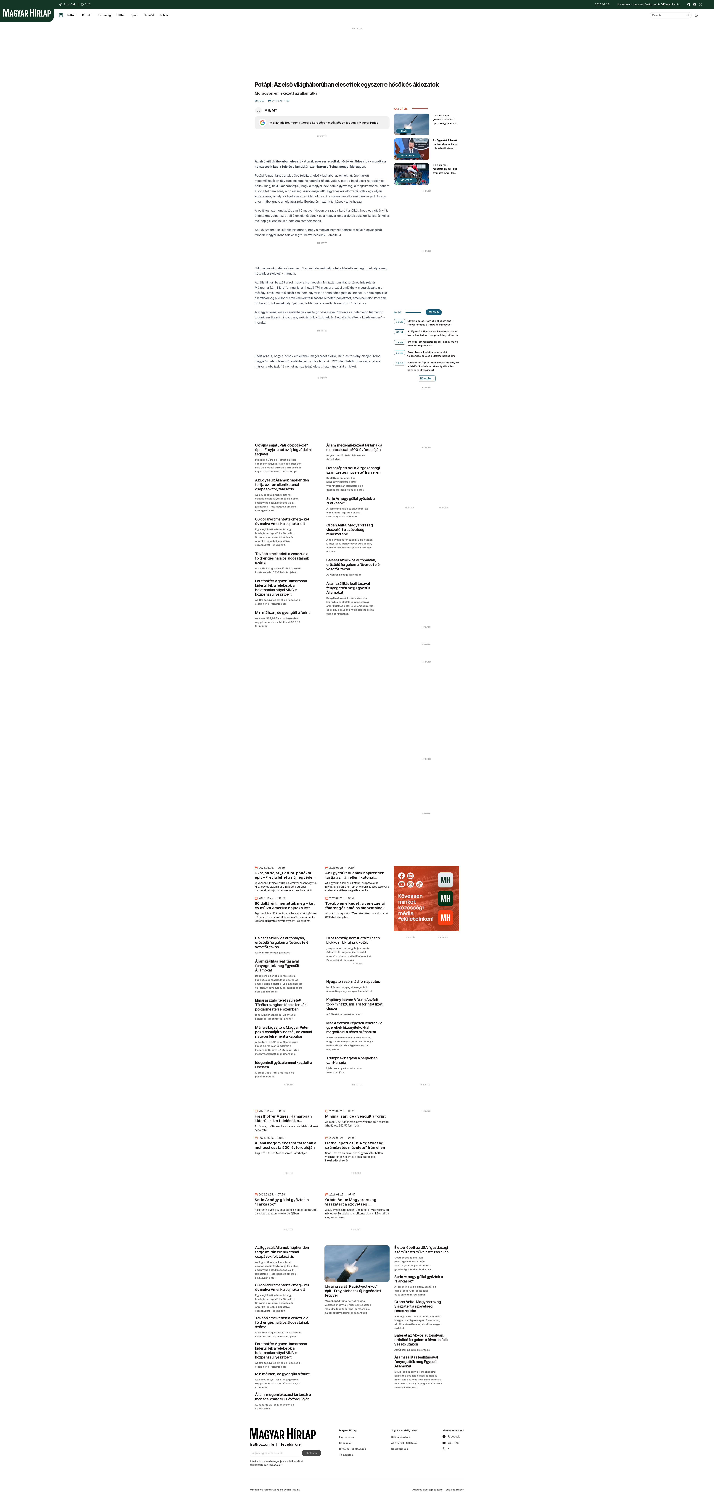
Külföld (86, 15)
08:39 (400, 363)
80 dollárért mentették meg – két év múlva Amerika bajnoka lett (445, 170)
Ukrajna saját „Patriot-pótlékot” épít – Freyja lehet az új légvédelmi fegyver (445, 121)
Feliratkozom (311, 1452)
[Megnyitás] (61, 15)
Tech (404, 130)
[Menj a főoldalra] (27, 13)
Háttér (121, 15)
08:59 (399, 342)
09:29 (399, 321)
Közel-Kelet (408, 155)
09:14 (399, 332)
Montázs (406, 180)
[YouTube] (694, 4)
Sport (134, 15)
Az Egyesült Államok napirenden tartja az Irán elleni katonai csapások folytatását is (445, 148)
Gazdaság (104, 15)
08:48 (399, 352)
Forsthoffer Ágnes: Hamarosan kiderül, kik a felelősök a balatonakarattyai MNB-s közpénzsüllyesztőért (433, 366)
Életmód (149, 15)
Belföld (71, 15)
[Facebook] (688, 4)
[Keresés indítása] (687, 15)
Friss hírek (69, 4)
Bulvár (164, 15)
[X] (700, 4)
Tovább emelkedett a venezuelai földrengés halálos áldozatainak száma (431, 354)
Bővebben (426, 378)
